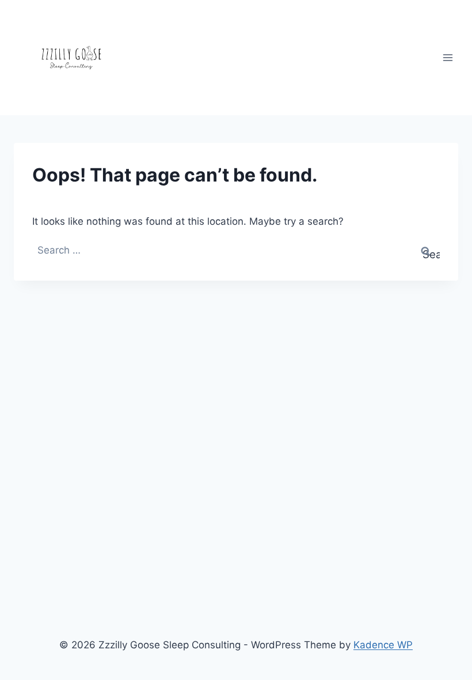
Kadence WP (383, 645)
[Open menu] (447, 57)
